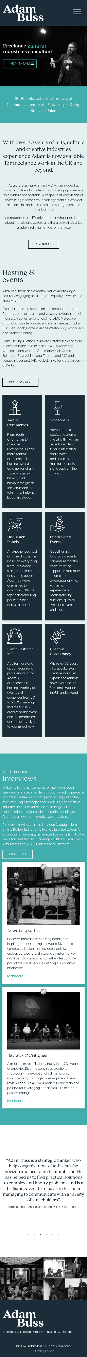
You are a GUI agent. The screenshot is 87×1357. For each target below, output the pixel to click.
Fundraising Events (60, 539)
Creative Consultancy (60, 651)
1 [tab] (28, 1234)
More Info (17, 854)
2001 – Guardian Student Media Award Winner (43, 105)
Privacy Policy (43, 1351)
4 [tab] (47, 1234)
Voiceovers (59, 420)
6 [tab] (59, 1234)
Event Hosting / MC (20, 651)
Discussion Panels (16, 539)
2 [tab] (34, 1234)
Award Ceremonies (17, 422)
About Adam (20, 64)
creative (37, 46)
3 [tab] (40, 1234)
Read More (43, 244)
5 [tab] (53, 1234)
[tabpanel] (43, 1183)
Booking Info (20, 382)
